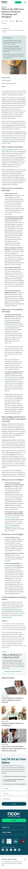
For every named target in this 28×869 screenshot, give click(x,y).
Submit (14, 804)
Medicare (4, 7)
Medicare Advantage (7, 149)
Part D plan (7, 261)
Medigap (4, 424)
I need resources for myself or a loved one (15, 776)
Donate (18, 2)
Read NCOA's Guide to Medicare (13, 671)
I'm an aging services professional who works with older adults (14, 780)
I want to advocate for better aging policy (15, 784)
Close (25, 860)
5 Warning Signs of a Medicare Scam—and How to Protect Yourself (12, 700)
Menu (25, 3)
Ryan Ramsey (5, 28)
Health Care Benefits (6, 80)
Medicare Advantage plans (13, 322)
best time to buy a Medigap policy (13, 565)
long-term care (10, 125)
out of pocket (8, 114)
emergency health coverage (12, 519)
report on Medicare (17, 405)
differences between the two (11, 141)
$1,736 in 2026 (8, 503)
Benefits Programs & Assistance (9, 83)
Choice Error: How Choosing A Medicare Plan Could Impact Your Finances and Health (14, 748)
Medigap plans (14, 452)
